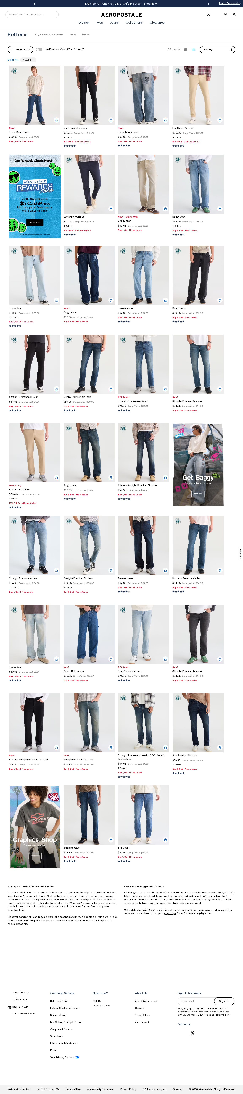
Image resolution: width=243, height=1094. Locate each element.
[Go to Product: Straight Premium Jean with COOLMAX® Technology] (144, 769)
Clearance (157, 23)
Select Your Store (70, 49)
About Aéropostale (146, 1001)
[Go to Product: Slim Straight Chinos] (89, 138)
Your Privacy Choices (62, 1057)
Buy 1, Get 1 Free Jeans (49, 35)
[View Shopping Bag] (234, 14)
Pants (85, 35)
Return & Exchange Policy (64, 1008)
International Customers (64, 1043)
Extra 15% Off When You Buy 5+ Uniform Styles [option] (121, 3)
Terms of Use (73, 1089)
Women (84, 23)
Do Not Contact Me (48, 1089)
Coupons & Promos (61, 1029)
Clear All (12, 60)
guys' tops (170, 913)
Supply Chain (142, 1015)
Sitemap (177, 1089)
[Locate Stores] (225, 14)
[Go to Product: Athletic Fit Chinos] (35, 500)
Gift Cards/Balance (24, 1014)
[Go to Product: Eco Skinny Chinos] (198, 138)
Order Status (20, 1000)
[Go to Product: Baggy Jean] (198, 227)
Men (100, 23)
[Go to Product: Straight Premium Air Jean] (144, 410)
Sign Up (224, 1001)
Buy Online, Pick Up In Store (65, 1022)
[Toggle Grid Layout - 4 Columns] (194, 49)
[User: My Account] (208, 14)
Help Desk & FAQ (59, 1001)
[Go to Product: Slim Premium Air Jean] (144, 680)
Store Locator (21, 993)
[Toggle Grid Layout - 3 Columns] (185, 49)
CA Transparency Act (155, 1089)
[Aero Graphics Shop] (35, 868)
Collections (134, 23)
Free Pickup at (62, 49)
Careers (139, 1008)
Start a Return (19, 1007)
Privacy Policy (222, 1015)
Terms (206, 1015)
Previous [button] (35, 4)
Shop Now (150, 3)
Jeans (114, 23)
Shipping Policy (58, 1015)
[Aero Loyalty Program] (35, 237)
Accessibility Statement (100, 1089)
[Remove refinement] (32, 60)
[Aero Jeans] (198, 505)
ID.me (53, 1050)
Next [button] (208, 4)
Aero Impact (142, 1022)
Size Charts (57, 1036)
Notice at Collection (19, 1089)
